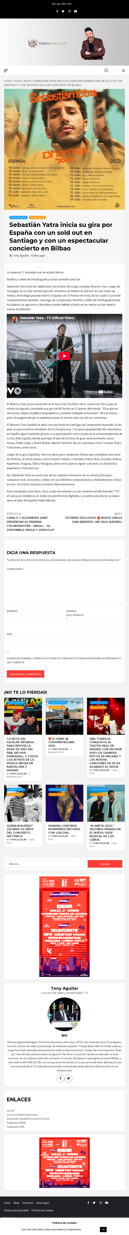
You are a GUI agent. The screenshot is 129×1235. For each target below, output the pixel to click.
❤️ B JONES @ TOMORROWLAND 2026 (61, 742)
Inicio (7, 1202)
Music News (37, 217)
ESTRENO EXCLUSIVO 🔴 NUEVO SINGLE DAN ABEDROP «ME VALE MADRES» (94, 517)
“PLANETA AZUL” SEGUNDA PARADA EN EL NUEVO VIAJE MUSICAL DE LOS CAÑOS (105, 832)
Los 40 (10, 1110)
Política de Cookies (42, 1210)
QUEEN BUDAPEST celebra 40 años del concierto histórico (20, 831)
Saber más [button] (90, 1229)
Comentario (16, 569)
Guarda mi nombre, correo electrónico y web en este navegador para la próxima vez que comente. (64, 660)
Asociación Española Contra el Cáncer (28, 1118)
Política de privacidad (16, 1210)
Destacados (18, 217)
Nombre (13, 611)
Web (9, 634)
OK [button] (103, 1229)
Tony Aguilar (21, 255)
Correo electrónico (74, 615)
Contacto (27, 1202)
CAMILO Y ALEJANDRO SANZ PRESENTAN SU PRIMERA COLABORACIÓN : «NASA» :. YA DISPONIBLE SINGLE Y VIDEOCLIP (30, 522)
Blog (16, 1202)
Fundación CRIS (15, 1126)
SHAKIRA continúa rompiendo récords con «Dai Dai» (64, 829)
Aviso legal (42, 1202)
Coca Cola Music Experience (22, 1114)
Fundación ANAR (16, 1122)
